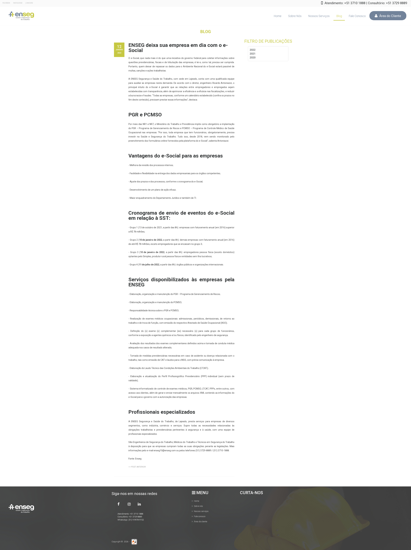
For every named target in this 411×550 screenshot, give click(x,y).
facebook (6, 3)
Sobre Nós (295, 16)
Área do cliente (200, 521)
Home (277, 16)
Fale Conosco (357, 16)
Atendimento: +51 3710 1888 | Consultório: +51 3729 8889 (365, 3)
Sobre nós (198, 506)
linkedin (29, 3)
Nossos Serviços (319, 16)
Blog (339, 16)
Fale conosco (199, 516)
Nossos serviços (201, 511)
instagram (17, 3)
